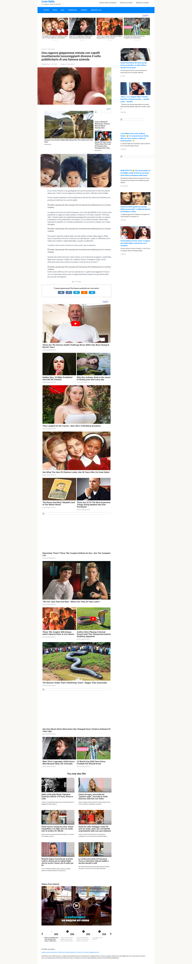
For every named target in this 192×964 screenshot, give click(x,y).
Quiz (62, 10)
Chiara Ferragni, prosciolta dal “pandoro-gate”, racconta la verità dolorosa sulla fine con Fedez (93, 796)
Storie (55, 10)
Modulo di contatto (142, 3)
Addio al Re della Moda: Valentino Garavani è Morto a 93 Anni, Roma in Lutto (57, 796)
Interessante (72, 10)
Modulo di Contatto (76, 952)
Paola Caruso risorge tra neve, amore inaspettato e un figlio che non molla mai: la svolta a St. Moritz (57, 829)
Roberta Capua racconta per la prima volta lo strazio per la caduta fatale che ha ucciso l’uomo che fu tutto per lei (57, 862)
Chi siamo (86, 952)
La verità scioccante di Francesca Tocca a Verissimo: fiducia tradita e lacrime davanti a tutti (93, 861)
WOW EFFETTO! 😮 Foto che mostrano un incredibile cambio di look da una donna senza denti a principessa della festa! (135, 173)
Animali (46, 10)
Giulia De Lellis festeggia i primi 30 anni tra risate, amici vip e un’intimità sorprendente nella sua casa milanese (94, 829)
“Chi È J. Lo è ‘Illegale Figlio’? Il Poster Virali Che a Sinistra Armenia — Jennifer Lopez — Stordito (134, 99)
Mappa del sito (94, 952)
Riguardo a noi (96, 10)
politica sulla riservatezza (107, 3)
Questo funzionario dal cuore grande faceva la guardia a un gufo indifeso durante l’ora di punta (133, 65)
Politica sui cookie (126, 3)
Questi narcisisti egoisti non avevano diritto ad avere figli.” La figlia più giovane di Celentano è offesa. (135, 209)
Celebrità (84, 10)
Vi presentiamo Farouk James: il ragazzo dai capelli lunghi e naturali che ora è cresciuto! (135, 243)
